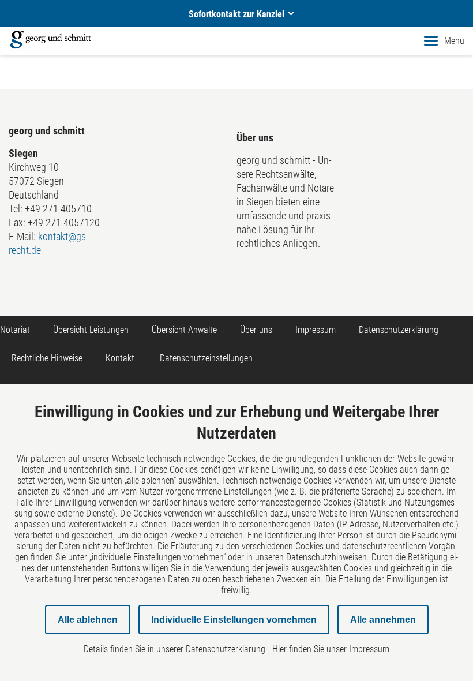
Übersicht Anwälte (184, 329)
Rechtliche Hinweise (47, 358)
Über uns (256, 329)
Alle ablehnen (88, 619)
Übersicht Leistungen (91, 329)
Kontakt (120, 358)
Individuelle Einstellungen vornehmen (234, 619)
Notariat (15, 329)
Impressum (315, 329)
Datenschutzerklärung (398, 329)
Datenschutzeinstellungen (206, 358)
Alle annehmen (383, 619)
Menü (454, 40)
